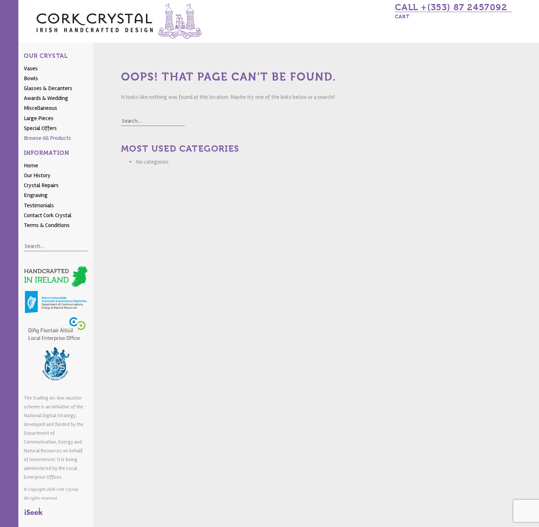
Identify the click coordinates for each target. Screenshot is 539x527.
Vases (31, 68)
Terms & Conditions (47, 225)
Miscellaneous (40, 108)
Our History (37, 175)
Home (31, 165)
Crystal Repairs (41, 185)
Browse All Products (47, 138)
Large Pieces (39, 118)
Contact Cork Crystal (48, 215)
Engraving (36, 195)
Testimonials (39, 205)
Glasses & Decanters (48, 88)
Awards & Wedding (46, 98)
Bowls (31, 78)
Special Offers (40, 128)
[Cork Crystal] (119, 21)
